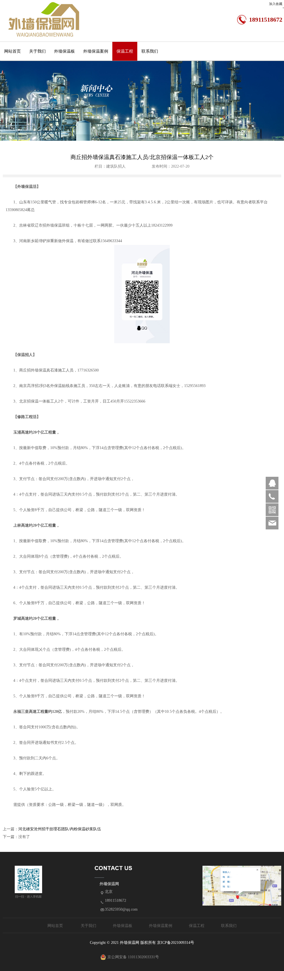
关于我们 (37, 51)
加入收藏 (275, 4)
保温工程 (124, 51)
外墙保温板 (64, 51)
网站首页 (12, 51)
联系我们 (149, 51)
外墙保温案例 (95, 51)
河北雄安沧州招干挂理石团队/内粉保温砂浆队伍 (59, 829)
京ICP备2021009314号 (175, 943)
